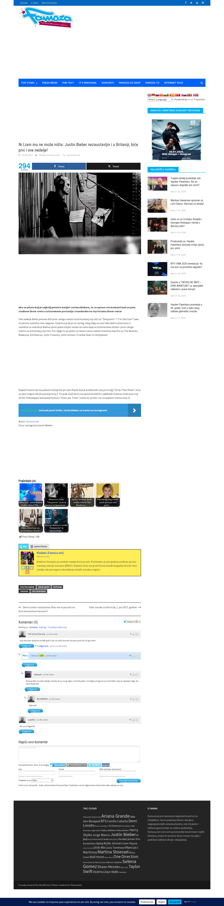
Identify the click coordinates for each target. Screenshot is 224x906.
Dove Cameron (101, 826)
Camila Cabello (117, 821)
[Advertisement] (142, 44)
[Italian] (192, 95)
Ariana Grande (115, 816)
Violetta (98, 872)
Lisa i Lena (87, 848)
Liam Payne (129, 843)
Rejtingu (43, 627)
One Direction (125, 856)
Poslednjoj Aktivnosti (57, 627)
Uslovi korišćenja (49, 3)
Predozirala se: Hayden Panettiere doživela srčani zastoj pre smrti (187, 245)
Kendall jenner (126, 839)
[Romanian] (169, 95)
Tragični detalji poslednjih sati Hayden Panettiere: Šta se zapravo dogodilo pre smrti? (186, 182)
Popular (57, 587)
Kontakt (24, 3)
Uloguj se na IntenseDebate (58, 765)
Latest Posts (40, 546)
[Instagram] (32, 567)
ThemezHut (75, 885)
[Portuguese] (189, 95)
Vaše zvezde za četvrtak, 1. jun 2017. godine (113, 607)
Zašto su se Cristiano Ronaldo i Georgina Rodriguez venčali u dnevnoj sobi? (186, 223)
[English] (149, 95)
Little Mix (99, 847)
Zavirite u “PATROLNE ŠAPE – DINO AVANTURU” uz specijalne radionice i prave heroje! (187, 286)
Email (61, 769)
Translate (199, 99)
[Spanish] (173, 95)
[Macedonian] (161, 95)
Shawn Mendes (108, 867)
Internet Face (173, 82)
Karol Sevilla (103, 839)
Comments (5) (73, 155)
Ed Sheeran (115, 825)
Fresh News (49, 82)
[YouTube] (27, 572)
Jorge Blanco (101, 835)
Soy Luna (124, 867)
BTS (104, 821)
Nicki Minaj (109, 857)
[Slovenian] (157, 95)
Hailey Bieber (122, 830)
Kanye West (92, 839)
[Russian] (185, 95)
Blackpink (94, 821)
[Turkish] (177, 95)
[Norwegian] (196, 95)
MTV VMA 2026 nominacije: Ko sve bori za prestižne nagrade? (187, 265)
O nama (34, 3)
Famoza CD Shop (129, 82)
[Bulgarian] (165, 95)
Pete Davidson (100, 862)
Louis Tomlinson (115, 847)
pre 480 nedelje (54, 699)
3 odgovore (43, 646)
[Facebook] (27, 567)
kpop (99, 843)
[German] (153, 95)
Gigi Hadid (96, 830)
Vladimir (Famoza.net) (49, 155)
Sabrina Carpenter (114, 862)
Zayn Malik (111, 872)
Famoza (34, 655)
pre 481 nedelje (52, 634)
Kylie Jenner (113, 843)
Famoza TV (152, 82)
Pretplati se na (25, 780)
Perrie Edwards (88, 862)
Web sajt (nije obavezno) (110, 769)
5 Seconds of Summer (92, 817)
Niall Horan (97, 857)
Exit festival (126, 826)
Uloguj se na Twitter (94, 765)
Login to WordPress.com (76, 765)
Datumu (33, 627)
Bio (24, 546)
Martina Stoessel (113, 852)
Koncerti (108, 82)
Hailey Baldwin (108, 830)
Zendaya (122, 872)
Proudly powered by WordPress (34, 885)
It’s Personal (88, 82)
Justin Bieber (39, 591)
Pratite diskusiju (138, 621)
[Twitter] (23, 567)
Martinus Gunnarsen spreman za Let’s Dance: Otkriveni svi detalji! (187, 202)
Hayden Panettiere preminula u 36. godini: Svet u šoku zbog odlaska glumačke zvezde (186, 308)
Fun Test (68, 82)
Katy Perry (113, 839)
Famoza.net (32, 421)
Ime (20, 769)
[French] (181, 95)
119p (41, 656)
